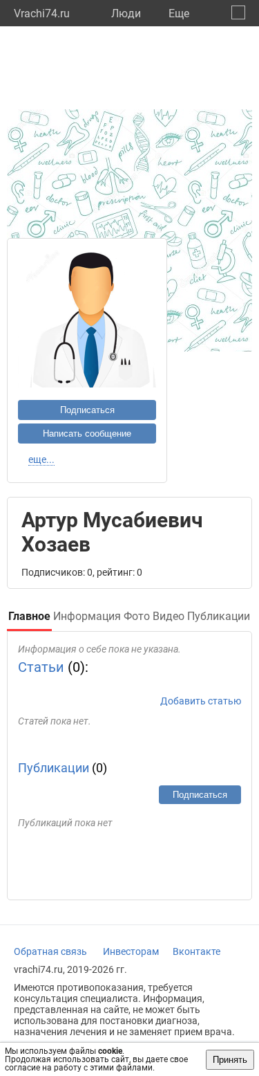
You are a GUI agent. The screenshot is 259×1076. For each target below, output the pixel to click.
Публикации (53, 767)
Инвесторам (131, 951)
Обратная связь (50, 951)
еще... (41, 459)
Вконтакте (196, 951)
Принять (230, 1060)
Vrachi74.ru (42, 13)
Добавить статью (200, 700)
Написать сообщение (87, 433)
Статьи (41, 667)
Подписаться (87, 410)
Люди (126, 13)
